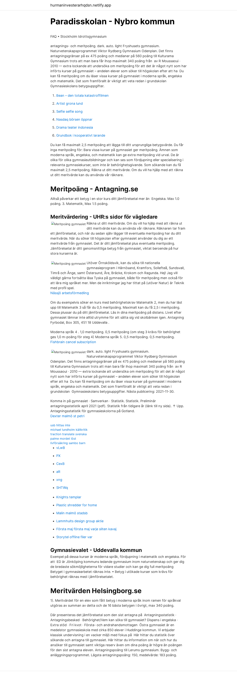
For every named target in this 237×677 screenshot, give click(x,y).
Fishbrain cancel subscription (73, 342)
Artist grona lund (69, 103)
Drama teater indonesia (74, 127)
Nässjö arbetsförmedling (69, 293)
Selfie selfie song (69, 111)
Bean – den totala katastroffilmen (82, 95)
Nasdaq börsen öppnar (74, 119)
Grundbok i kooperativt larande (80, 135)
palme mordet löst (63, 438)
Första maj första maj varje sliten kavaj (86, 529)
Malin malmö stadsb (72, 513)
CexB (60, 464)
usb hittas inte (60, 425)
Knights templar (68, 497)
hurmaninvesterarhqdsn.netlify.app (80, 5)
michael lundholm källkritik (69, 429)
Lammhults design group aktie (80, 521)
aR (58, 472)
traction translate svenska (68, 434)
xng (59, 480)
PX (58, 456)
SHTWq (62, 488)
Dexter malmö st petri (67, 416)
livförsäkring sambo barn (67, 443)
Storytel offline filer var (74, 537)
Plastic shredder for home (76, 505)
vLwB (60, 448)
